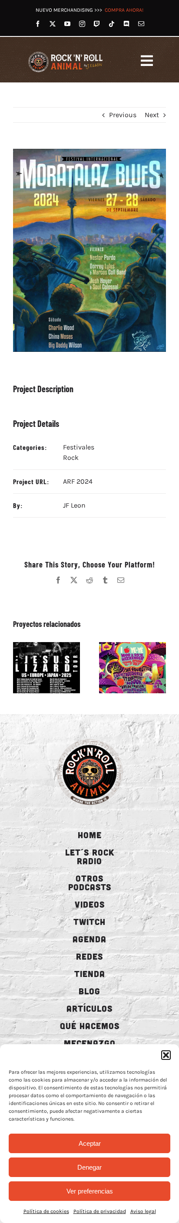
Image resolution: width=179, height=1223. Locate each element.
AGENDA (89, 939)
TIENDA (89, 973)
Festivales (78, 447)
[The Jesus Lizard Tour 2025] (46, 667)
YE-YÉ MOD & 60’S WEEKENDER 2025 (122, 667)
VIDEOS (90, 904)
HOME (90, 835)
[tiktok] (112, 24)
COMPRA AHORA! (124, 10)
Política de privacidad (99, 1211)
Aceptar (90, 1143)
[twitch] (97, 24)
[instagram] (82, 24)
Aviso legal (143, 1211)
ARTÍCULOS (89, 1008)
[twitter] (53, 24)
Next (152, 115)
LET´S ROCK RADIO (89, 856)
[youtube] (67, 24)
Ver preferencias (89, 1191)
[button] (166, 1055)
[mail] (141, 24)
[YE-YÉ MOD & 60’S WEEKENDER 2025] (132, 667)
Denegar (89, 1167)
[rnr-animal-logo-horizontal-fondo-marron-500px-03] (66, 52)
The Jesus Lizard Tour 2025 (36, 667)
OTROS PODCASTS (89, 882)
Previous (122, 115)
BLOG (89, 991)
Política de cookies (46, 1211)
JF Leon (74, 505)
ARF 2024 (78, 481)
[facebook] (38, 24)
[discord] (126, 24)
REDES (89, 956)
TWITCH (89, 921)
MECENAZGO (90, 1043)
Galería (56, 667)
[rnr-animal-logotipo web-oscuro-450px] (89, 738)
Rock (71, 457)
